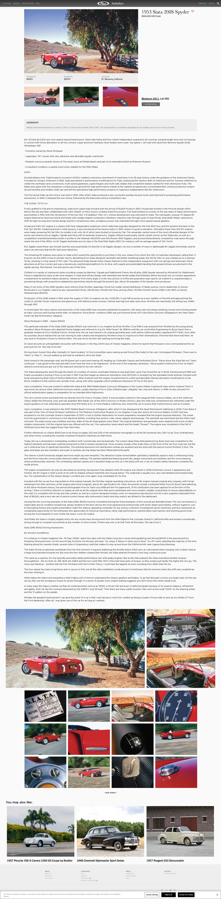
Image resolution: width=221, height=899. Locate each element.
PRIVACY (167, 871)
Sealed (16, 3)
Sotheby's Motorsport (88, 880)
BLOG (127, 878)
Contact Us (49, 878)
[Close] (217, 894)
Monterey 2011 (150, 98)
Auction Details (151, 104)
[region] (110, 895)
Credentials (130, 873)
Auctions (7, 3)
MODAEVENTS (85, 878)
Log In (211, 3)
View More (110, 793)
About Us (48, 873)
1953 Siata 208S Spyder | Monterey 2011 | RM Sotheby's (110, 3)
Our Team (48, 876)
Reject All (168, 895)
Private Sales (28, 3)
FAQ (82, 873)
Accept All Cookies (186, 895)
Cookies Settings (170, 873)
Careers (83, 876)
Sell (38, 3)
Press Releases (131, 876)
